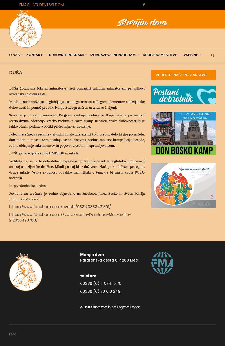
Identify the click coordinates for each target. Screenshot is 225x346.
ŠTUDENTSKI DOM (48, 4)
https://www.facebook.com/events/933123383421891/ (60, 206)
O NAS (14, 55)
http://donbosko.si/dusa (28, 186)
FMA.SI (24, 4)
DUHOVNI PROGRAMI (66, 55)
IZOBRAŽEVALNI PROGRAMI (113, 55)
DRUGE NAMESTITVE (160, 55)
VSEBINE (191, 55)
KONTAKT (34, 55)
